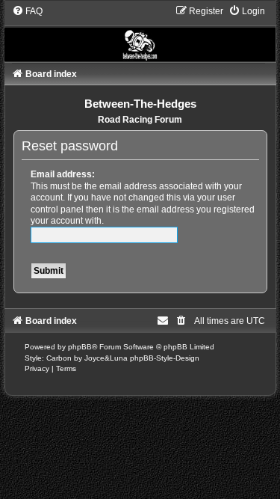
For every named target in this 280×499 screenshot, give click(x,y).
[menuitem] (27, 11)
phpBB (80, 347)
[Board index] (140, 32)
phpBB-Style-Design (164, 358)
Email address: (63, 174)
